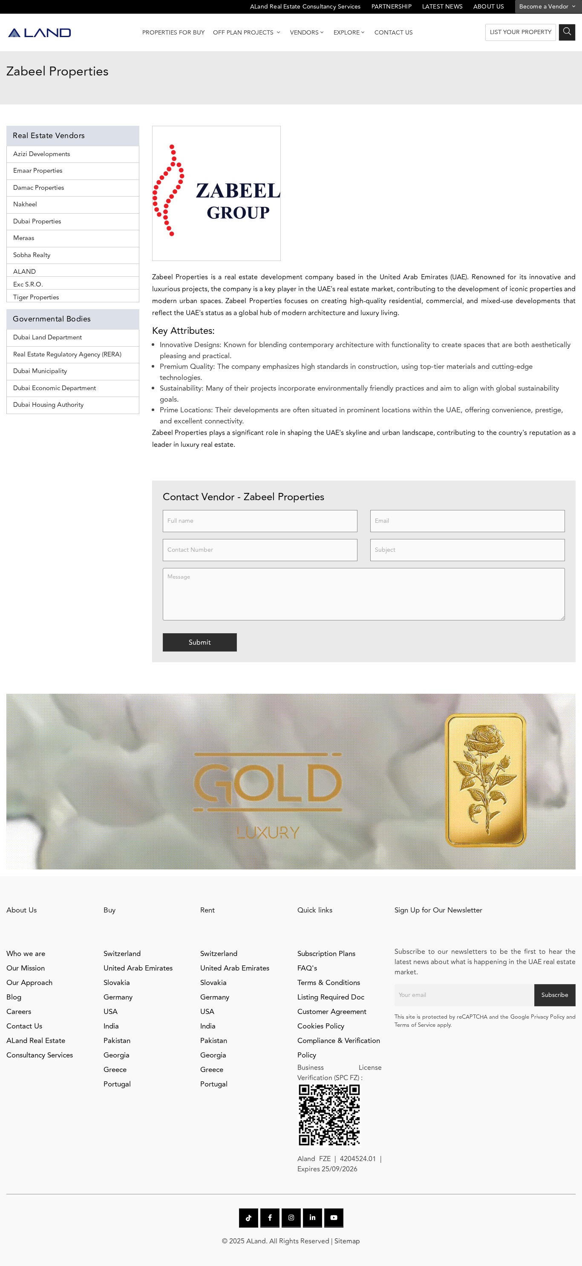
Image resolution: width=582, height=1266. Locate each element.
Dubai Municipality (40, 371)
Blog (13, 997)
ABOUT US (488, 6)
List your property (520, 32)
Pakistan (117, 1040)
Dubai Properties (37, 221)
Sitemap (347, 1241)
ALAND (24, 272)
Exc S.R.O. (28, 285)
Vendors (304, 32)
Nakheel (25, 204)
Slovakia (117, 982)
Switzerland (122, 953)
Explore (347, 32)
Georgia (117, 1055)
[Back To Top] (558, 1242)
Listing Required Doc (330, 997)
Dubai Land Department (47, 337)
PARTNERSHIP (392, 6)
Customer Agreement (331, 1011)
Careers (18, 1011)
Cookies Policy (320, 1026)
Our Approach (29, 982)
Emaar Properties (37, 171)
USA (111, 1011)
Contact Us (394, 32)
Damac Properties (38, 188)
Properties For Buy (173, 32)
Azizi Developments (41, 154)
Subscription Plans (326, 953)
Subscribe (555, 995)
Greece (115, 1069)
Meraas (23, 238)
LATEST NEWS (442, 6)
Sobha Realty (31, 255)
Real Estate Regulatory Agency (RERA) (67, 354)
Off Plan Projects (244, 32)
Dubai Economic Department (54, 388)
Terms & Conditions (328, 982)
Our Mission (25, 968)
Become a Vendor (544, 6)
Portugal (117, 1084)
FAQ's (307, 968)
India (111, 1026)
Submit (200, 642)
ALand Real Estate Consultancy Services (305, 6)
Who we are (25, 953)
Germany (118, 997)
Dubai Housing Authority (48, 405)
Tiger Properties (36, 297)
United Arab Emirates (138, 968)
